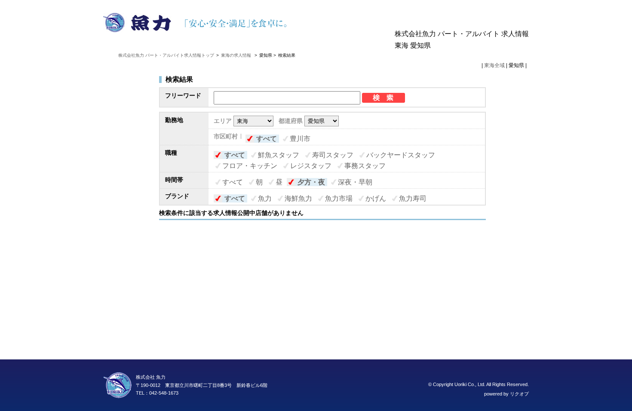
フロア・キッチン (249, 165)
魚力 (265, 198)
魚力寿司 (412, 198)
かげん (375, 198)
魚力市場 (339, 198)
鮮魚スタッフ (278, 155)
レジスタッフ (310, 165)
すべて (266, 138)
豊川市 (300, 138)
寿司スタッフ (332, 155)
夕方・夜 (311, 182)
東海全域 (494, 65)
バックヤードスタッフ (400, 155)
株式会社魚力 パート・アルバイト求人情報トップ (166, 55)
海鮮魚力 (298, 198)
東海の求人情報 (236, 55)
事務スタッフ (365, 165)
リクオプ (519, 393)
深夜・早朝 (355, 182)
